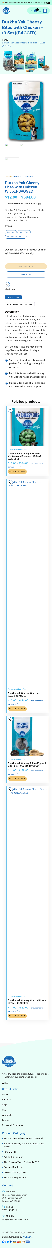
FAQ (4, 1109)
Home (5, 1094)
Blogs (4, 1104)
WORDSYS (28, 1236)
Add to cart (26, 266)
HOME (5, 40)
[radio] (11, 232)
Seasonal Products (13, 1167)
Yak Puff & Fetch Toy (13, 1156)
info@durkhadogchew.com (15, 1219)
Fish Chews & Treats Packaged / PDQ (21, 1162)
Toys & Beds (10, 1151)
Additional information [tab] (19, 304)
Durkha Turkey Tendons (15, 1177)
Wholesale (7, 1115)
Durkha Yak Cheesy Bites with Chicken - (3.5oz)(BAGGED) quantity (25, 251)
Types (8, 225)
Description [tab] (13, 297)
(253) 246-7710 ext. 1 (12, 1210)
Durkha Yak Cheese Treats (23, 176)
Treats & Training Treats (15, 1172)
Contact (5, 1120)
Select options (17, 471)
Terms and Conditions (12, 1125)
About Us (6, 1099)
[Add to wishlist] (7, 284)
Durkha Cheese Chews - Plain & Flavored (23, 1138)
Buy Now (26, 274)
